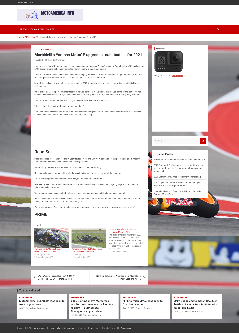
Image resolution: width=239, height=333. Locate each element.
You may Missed (29, 290)
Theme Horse (93, 328)
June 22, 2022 (40, 60)
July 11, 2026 (180, 311)
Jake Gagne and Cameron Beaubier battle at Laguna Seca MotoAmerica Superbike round (196, 304)
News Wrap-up (25, 298)
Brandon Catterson (56, 60)
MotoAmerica (40, 328)
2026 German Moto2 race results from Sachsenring (177, 177)
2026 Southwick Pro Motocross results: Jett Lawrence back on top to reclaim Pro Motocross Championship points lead (178, 168)
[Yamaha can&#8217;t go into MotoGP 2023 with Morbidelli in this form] (89, 238)
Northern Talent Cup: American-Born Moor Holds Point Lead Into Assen (118, 277)
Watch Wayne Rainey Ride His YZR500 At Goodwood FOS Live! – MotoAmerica (56, 277)
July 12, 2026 (25, 308)
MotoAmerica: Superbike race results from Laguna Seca (179, 159)
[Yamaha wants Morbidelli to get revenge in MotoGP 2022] (51, 238)
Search (203, 141)
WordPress (126, 328)
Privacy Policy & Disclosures (37, 29)
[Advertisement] (180, 105)
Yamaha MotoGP (42, 50)
